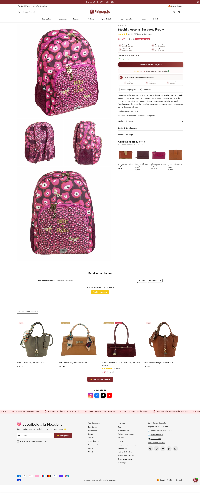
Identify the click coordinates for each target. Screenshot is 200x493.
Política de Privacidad (126, 455)
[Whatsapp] (175, 448)
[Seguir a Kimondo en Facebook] (96, 395)
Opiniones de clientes (126, 434)
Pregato (76, 19)
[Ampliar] (107, 28)
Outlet (155, 19)
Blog (119, 427)
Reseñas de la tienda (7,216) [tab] (66, 281)
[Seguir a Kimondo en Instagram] (90, 395)
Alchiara (91, 19)
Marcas (143, 19)
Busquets (122, 25)
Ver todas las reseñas (100, 379)
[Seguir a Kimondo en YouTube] (109, 395)
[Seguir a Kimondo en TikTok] (103, 395)
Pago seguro (122, 448)
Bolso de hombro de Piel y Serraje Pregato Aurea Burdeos (121, 364)
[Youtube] (162, 448)
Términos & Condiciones (37, 441)
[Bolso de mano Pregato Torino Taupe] (36, 339)
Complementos (126, 19)
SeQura (121, 438)
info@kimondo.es (157, 434)
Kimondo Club (123, 430)
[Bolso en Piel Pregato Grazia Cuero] (79, 339)
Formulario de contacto (156, 442)
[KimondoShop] (100, 12)
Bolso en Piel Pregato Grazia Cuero (73, 362)
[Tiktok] (169, 448)
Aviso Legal (122, 462)
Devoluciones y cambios (127, 445)
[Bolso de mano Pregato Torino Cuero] (163, 339)
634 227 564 (156, 438)
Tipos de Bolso (106, 19)
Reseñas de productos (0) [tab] (46, 281)
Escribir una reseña (100, 292)
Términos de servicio (125, 459)
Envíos (120, 441)
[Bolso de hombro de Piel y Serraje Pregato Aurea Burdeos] (121, 339)
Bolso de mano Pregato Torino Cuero (158, 362)
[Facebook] (150, 448)
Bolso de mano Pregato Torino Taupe (31, 362)
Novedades (62, 19)
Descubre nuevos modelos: (27, 311)
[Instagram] (156, 448)
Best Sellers (46, 19)
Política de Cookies (125, 452)
